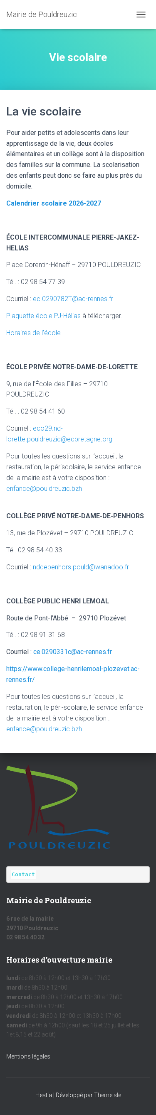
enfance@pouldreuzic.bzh (44, 489)
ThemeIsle (107, 1095)
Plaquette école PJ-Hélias (43, 316)
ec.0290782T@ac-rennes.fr (73, 299)
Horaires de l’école (33, 333)
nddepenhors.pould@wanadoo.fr (81, 567)
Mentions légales (28, 1056)
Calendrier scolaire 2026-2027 (53, 203)
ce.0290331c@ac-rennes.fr (72, 652)
